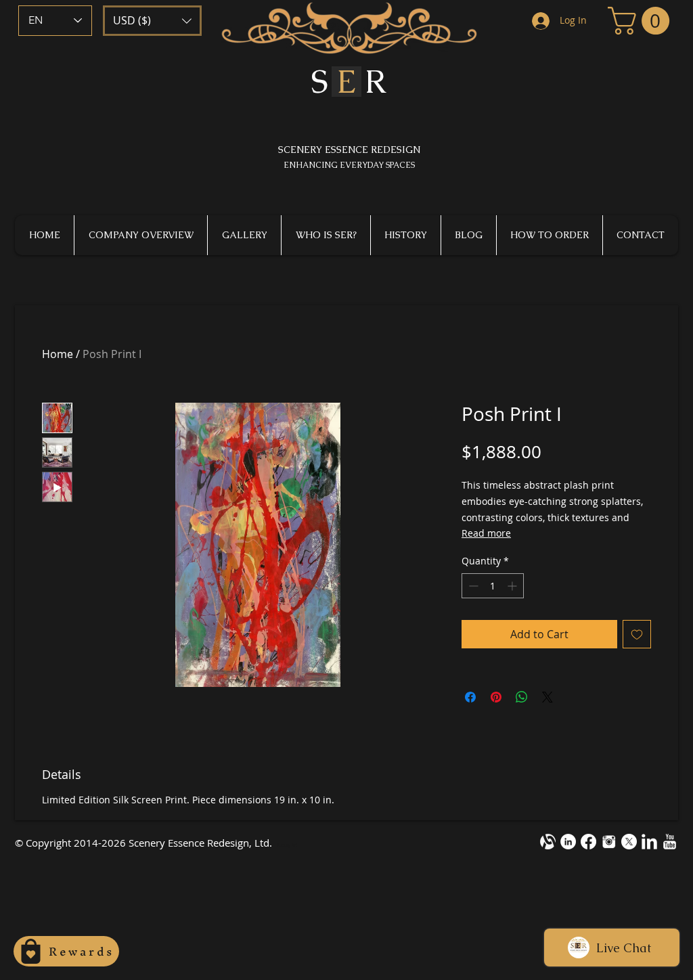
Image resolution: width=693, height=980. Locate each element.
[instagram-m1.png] (609, 841)
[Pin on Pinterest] (496, 697)
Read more (486, 533)
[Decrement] (472, 586)
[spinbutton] (492, 586)
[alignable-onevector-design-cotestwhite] (548, 841)
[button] (152, 20)
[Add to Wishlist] (637, 634)
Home (57, 354)
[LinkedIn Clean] (649, 841)
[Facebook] (588, 841)
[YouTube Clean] (669, 841)
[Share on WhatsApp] (522, 697)
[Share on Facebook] (470, 697)
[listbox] (152, 20)
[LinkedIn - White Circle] (568, 841)
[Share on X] (547, 697)
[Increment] (513, 586)
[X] (629, 841)
